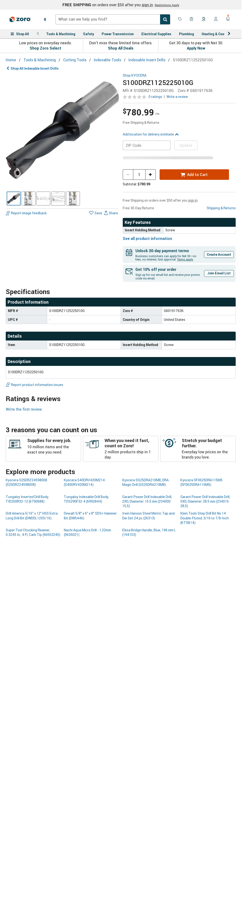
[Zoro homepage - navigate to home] (20, 19)
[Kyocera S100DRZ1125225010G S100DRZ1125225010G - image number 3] (43, 198)
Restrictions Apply (167, 5)
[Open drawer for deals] (180, 19)
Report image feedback (29, 213)
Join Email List (219, 273)
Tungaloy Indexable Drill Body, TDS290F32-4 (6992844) (86, 499)
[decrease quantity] (128, 174)
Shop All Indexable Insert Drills (35, 68)
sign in (147, 5)
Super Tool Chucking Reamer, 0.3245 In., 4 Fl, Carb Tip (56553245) (33, 532)
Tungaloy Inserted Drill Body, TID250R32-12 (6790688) (27, 499)
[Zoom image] (62, 130)
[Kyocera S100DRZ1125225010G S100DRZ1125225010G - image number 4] (58, 198)
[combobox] (113, 19)
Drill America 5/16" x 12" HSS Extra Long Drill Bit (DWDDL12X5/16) (32, 515)
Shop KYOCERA (134, 76)
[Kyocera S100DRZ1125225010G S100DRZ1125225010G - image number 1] (14, 198)
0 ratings (155, 96)
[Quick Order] (192, 19)
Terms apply (185, 259)
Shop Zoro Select (45, 48)
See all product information (147, 238)
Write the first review (24, 409)
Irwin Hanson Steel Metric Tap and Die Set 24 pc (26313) (148, 515)
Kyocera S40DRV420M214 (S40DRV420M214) (84, 482)
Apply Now (196, 48)
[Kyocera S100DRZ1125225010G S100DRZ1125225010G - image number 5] (73, 198)
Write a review (177, 96)
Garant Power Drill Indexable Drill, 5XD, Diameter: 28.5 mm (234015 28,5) (205, 501)
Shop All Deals (121, 48)
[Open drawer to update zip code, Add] (45, 19)
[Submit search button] (165, 19)
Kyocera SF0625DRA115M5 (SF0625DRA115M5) (201, 482)
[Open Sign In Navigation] (216, 19)
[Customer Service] (204, 19)
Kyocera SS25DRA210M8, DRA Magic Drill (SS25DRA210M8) (145, 482)
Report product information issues (37, 384)
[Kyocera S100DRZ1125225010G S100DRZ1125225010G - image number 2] (28, 198)
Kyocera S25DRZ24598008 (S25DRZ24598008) (26, 482)
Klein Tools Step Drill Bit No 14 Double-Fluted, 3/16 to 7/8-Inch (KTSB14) (204, 518)
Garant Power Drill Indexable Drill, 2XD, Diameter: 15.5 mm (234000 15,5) (147, 501)
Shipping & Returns (221, 208)
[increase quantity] (150, 174)
